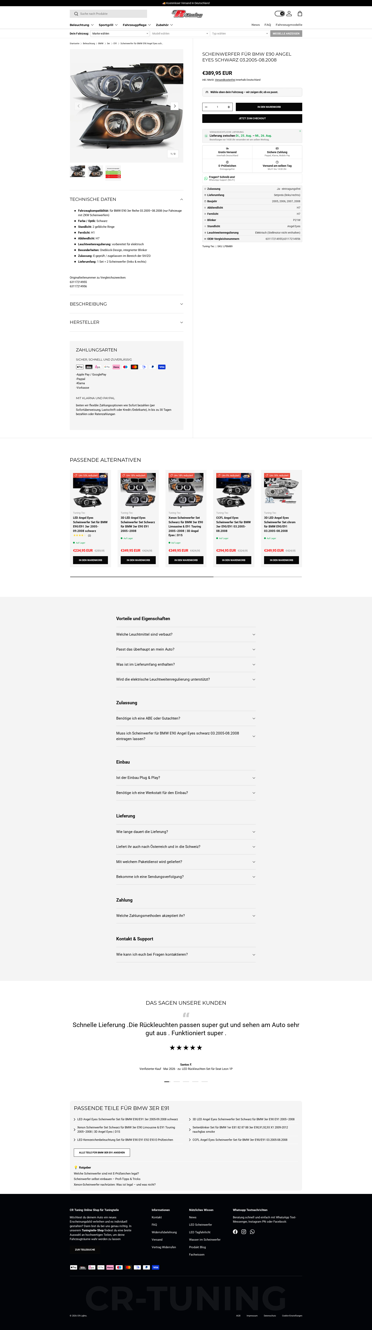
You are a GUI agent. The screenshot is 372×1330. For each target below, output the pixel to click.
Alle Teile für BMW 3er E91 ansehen (102, 1152)
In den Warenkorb (269, 106)
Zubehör (162, 25)
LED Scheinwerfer (200, 1224)
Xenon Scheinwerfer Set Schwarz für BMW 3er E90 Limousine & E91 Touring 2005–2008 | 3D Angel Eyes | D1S (186, 526)
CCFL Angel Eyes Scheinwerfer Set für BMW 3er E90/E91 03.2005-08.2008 (233, 524)
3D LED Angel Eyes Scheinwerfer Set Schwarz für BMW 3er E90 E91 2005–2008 (138, 524)
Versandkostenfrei (225, 79)
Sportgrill (106, 25)
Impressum (252, 1315)
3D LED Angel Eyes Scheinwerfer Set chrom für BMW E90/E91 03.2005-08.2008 (279, 524)
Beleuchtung (79, 25)
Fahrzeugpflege (134, 25)
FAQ (267, 25)
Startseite (74, 43)
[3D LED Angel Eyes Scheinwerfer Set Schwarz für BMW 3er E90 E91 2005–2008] (138, 490)
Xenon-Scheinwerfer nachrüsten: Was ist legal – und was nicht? (115, 1184)
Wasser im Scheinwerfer (204, 1239)
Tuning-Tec (208, 246)
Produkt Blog (197, 1247)
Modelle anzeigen (286, 33)
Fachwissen (196, 1254)
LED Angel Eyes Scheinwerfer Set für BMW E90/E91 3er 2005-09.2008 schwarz (90, 524)
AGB (238, 1315)
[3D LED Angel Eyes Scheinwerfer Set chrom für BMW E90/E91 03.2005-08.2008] (281, 490)
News (255, 25)
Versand (157, 1239)
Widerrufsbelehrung (164, 1232)
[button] (300, 13)
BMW (100, 43)
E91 (115, 43)
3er (108, 43)
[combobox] (108, 14)
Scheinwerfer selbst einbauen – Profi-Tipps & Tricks (107, 1179)
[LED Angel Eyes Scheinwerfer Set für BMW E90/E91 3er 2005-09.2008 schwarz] (90, 490)
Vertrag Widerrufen (164, 1247)
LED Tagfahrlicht (199, 1232)
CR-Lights (82, 1315)
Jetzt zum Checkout (252, 118)
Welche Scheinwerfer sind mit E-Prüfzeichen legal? (106, 1173)
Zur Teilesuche (85, 1249)
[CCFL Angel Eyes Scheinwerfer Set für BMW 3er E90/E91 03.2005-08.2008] (233, 490)
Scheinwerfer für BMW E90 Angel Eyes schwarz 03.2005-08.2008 (142, 43)
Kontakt (157, 1217)
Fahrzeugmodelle (289, 25)
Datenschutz (270, 1315)
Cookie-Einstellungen (292, 1315)
